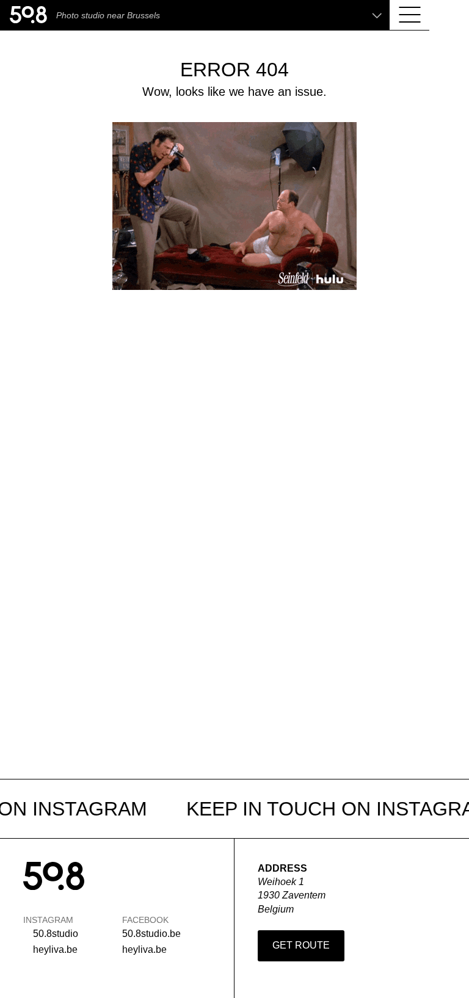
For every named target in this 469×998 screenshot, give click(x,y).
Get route (301, 945)
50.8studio (55, 933)
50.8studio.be (151, 933)
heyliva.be (55, 949)
